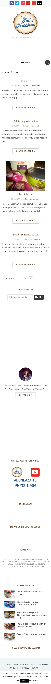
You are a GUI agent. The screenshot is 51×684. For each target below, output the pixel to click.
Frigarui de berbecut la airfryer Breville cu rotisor (31, 625)
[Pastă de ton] (25, 176)
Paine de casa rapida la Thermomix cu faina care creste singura (32, 615)
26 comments (35, 239)
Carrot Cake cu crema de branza (32, 634)
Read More (34, 680)
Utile (33, 665)
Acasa (7, 665)
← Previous (8, 279)
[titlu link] (25, 477)
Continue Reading (25, 107)
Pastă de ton (25, 194)
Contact (35, 668)
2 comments (35, 126)
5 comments (35, 86)
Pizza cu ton (25, 81)
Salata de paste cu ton (25, 121)
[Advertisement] (25, 49)
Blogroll (24, 668)
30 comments (35, 199)
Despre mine (25, 395)
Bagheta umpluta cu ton (25, 234)
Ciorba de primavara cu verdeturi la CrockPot (27, 603)
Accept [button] (24, 681)
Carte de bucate (20, 665)
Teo (26, 86)
